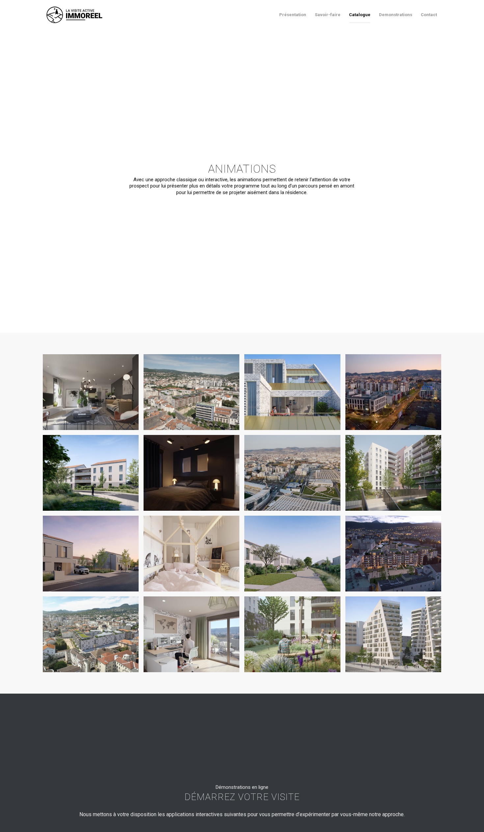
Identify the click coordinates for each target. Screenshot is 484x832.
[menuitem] (292, 14)
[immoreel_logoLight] (74, 14)
